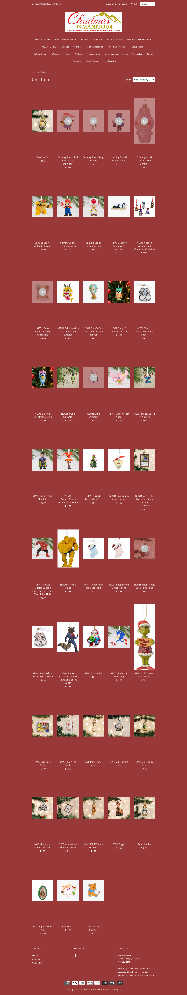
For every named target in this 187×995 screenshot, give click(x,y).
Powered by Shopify (111, 989)
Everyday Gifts (109, 61)
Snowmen (77, 61)
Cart (135, 4)
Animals (77, 47)
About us (36, 959)
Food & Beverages (117, 47)
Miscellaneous (111, 54)
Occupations (138, 47)
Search (35, 955)
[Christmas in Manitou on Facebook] (75, 956)
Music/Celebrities (95, 47)
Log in (108, 4)
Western (56, 54)
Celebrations (40, 54)
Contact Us (37, 963)
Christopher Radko (42, 39)
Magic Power (92, 61)
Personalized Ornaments (138, 39)
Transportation (93, 54)
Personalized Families (91, 39)
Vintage (78, 54)
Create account (121, 4)
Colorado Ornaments (65, 39)
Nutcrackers (137, 54)
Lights (125, 54)
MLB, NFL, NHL (49, 47)
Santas (150, 54)
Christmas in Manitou (92, 989)
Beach (68, 54)
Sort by (128, 80)
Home (34, 72)
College (65, 47)
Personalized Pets (115, 39)
